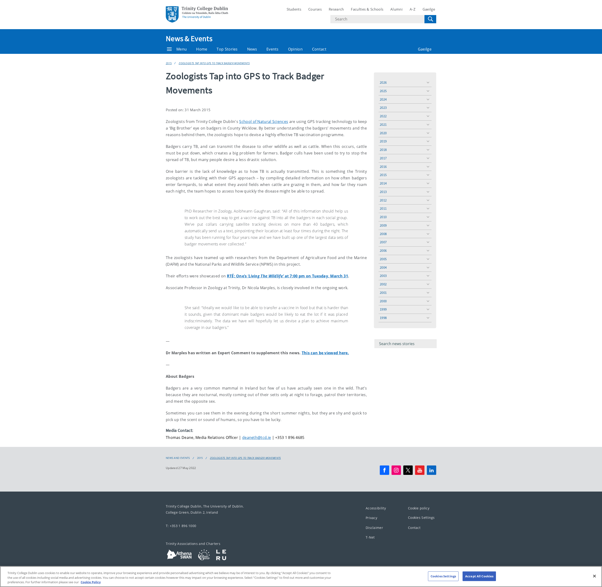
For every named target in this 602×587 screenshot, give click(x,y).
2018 (383, 149)
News (252, 49)
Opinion (295, 49)
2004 (383, 267)
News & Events (189, 38)
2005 (383, 259)
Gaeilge (429, 9)
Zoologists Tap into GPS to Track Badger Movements (214, 63)
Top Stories (227, 49)
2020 (383, 133)
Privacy (371, 518)
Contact (319, 49)
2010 (383, 217)
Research (336, 9)
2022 (383, 116)
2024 (383, 99)
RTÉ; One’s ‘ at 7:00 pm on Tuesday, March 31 (287, 276)
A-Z (413, 9)
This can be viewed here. (325, 352)
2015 (169, 63)
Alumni (396, 9)
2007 (383, 242)
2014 (383, 183)
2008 (383, 234)
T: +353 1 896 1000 (181, 526)
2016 (383, 166)
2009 (383, 225)
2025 (383, 91)
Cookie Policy (91, 582)
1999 (383, 309)
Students (294, 9)
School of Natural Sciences (263, 121)
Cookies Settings (421, 518)
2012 (383, 200)
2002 (383, 284)
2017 (383, 158)
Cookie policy (418, 508)
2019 (383, 141)
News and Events (178, 458)
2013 (383, 191)
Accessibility (376, 508)
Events (272, 49)
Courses (315, 9)
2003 (383, 275)
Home (201, 49)
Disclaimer (374, 527)
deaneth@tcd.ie (256, 437)
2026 (383, 82)
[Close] (594, 576)
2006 (383, 250)
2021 (383, 124)
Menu (181, 49)
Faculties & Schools (367, 9)
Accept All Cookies (479, 576)
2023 (383, 107)
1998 (383, 317)
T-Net (370, 537)
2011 (383, 208)
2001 (383, 292)
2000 (383, 301)
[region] (301, 576)
